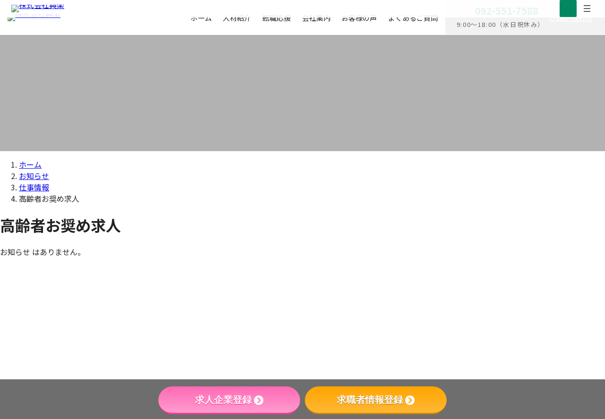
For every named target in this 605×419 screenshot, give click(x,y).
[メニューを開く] (587, 8)
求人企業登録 (223, 399)
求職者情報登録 (370, 399)
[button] (524, 342)
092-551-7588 (488, 285)
